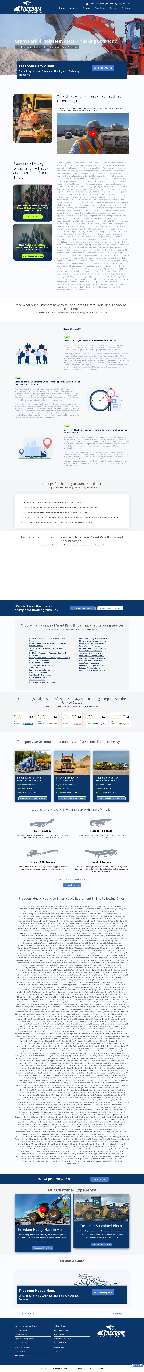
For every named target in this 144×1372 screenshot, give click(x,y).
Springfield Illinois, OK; (43, 938)
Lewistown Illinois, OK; (90, 1036)
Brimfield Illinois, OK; (118, 1144)
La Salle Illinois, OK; (74, 1031)
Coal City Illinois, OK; (118, 1122)
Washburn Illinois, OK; (81, 918)
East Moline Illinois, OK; (95, 1097)
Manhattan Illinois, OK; (55, 1019)
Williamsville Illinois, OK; (112, 911)
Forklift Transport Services (89, 646)
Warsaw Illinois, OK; (65, 918)
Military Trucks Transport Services (92, 670)
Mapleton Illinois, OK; (118, 1019)
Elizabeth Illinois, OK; (63, 1088)
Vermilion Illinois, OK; (25, 928)
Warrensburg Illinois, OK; (31, 918)
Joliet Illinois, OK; (78, 1039)
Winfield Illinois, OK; (97, 914)
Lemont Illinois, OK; (63, 1036)
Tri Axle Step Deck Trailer (62, 1339)
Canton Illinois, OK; (57, 1124)
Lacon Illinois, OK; (88, 1031)
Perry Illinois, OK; (110, 975)
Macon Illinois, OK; (87, 1016)
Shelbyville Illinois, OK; (44, 945)
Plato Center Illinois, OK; (119, 977)
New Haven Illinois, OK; (120, 999)
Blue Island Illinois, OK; (30, 1141)
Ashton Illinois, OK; (103, 1156)
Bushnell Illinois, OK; (41, 1137)
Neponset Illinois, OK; (69, 999)
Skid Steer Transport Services (90, 653)
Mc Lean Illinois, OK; (55, 1012)
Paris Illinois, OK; (120, 985)
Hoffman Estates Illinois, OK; (69, 1058)
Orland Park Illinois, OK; (105, 982)
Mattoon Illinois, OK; (23, 1012)
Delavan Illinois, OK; (87, 1105)
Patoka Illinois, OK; (61, 987)
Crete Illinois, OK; (25, 1114)
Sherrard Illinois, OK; (90, 945)
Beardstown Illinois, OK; (39, 1149)
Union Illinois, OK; (49, 926)
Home (62, 8)
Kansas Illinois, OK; (84, 1041)
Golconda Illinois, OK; (74, 1068)
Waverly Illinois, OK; (89, 921)
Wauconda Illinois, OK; (57, 921)
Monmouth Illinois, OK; (99, 1004)
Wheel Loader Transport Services (92, 658)
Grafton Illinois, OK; (38, 1070)
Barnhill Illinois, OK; (57, 1146)
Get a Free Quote (103, 67)
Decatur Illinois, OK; (26, 1105)
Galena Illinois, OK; (39, 1075)
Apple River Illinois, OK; (101, 1154)
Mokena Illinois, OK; (40, 1004)
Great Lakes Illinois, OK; (40, 1073)
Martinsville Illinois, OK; (116, 1021)
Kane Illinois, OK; (40, 1041)
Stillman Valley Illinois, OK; (47, 941)
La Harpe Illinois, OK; (59, 1031)
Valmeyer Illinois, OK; (91, 926)
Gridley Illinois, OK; (42, 1061)
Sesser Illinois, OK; (69, 958)
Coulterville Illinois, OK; (42, 1112)
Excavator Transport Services (90, 661)
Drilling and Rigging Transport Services (94, 638)
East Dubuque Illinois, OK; (77, 1097)
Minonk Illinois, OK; (119, 1002)
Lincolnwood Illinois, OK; (120, 1024)
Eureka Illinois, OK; (37, 1092)
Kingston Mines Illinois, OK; (63, 1043)
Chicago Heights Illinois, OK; (44, 1119)
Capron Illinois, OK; (72, 1124)
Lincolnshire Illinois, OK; (101, 1024)
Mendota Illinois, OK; (71, 1014)
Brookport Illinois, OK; (75, 1132)
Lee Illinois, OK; (35, 1036)
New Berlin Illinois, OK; (103, 999)
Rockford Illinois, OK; (88, 963)
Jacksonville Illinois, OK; (28, 1039)
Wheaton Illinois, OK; (62, 911)
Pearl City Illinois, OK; (37, 975)
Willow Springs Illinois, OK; (32, 914)
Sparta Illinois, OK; (118, 950)
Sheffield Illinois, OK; (119, 958)
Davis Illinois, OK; (123, 1102)
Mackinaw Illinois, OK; (28, 1031)
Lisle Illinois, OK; (25, 1026)
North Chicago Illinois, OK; (96, 990)
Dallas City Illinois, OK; (65, 1102)
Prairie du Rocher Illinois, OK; (78, 967)
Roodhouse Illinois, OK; (82, 965)
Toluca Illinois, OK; (73, 936)
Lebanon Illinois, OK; (22, 1036)
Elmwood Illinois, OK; (42, 1090)
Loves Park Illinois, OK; (56, 1029)
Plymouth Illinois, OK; (50, 980)
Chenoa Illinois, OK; (89, 1117)
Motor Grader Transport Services (92, 643)
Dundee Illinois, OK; (76, 1095)
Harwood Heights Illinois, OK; (61, 1065)
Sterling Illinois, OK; (120, 938)
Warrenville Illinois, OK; (49, 918)
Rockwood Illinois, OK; (119, 963)
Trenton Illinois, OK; (90, 923)
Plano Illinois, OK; (104, 977)
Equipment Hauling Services (40, 670)
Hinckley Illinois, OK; (121, 1056)
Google (41, 715)
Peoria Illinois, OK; (81, 975)
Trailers (113, 8)
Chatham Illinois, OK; (56, 1117)
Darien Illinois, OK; (109, 1102)
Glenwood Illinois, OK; (44, 1068)
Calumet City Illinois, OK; (102, 1137)
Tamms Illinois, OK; (104, 931)
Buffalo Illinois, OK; (121, 1132)
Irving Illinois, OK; (42, 1051)
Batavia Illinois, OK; (23, 1149)
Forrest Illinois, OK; (40, 1085)
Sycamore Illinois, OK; (55, 931)
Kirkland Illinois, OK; (80, 1043)
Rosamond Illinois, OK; (99, 965)
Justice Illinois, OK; (26, 1041)
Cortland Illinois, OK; (26, 1112)
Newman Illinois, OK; (74, 1002)
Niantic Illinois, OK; (105, 987)
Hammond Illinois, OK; (24, 1063)
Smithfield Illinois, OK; (68, 948)
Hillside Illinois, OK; (107, 1056)
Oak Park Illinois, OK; (89, 992)
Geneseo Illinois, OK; (104, 1075)
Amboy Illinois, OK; (27, 1154)
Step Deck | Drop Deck (62, 1330)
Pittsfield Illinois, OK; (74, 977)
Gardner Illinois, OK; (89, 1075)
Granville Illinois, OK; (104, 1070)
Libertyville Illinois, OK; (70, 1024)
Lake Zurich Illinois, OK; (57, 1034)
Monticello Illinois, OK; (23, 1007)
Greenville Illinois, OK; (27, 1061)
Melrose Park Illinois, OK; (24, 1014)
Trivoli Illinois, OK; (104, 923)
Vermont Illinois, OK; (40, 928)
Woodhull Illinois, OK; (24, 906)
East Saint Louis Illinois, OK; (26, 1100)
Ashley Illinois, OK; (89, 1156)
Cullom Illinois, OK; (102, 1114)
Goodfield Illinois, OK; (116, 1068)
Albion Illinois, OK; (28, 1161)
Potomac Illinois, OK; (60, 967)
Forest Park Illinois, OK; (23, 1085)
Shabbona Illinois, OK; (84, 958)
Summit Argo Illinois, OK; (27, 945)
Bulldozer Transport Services (90, 668)
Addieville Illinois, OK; (100, 1159)
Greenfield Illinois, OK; (76, 1073)
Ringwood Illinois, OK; (24, 960)
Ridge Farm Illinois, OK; (104, 972)
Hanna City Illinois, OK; (74, 1063)
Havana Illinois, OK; (79, 1065)
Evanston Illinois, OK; (52, 1092)
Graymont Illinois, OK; (121, 1070)
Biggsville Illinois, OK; (68, 1139)
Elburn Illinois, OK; (121, 1100)
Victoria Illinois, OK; (89, 928)
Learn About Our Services (33, 217)
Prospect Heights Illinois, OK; (46, 970)
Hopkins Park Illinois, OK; (75, 1046)
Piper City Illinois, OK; (59, 977)
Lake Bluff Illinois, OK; (116, 1031)
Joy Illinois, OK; (103, 1039)
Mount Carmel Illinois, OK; (43, 1009)
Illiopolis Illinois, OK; (73, 1048)
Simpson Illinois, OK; (38, 948)
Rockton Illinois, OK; (103, 963)
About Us (73, 8)
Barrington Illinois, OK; (73, 1146)
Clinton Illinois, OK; (104, 1122)
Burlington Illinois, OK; (113, 1134)
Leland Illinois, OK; (48, 1036)
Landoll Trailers (101, 862)
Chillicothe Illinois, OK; (83, 1119)
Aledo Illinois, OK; (42, 1161)
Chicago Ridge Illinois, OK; (64, 1119)
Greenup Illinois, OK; (104, 1058)
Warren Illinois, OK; (118, 916)
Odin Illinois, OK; (50, 994)
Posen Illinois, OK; (46, 967)
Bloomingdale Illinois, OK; (101, 1139)
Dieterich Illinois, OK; (26, 1107)
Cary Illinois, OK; (41, 1129)
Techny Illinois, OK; (24, 933)
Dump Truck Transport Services (91, 665)
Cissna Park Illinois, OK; (39, 1122)
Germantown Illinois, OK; (58, 1078)
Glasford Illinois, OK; (23, 1080)
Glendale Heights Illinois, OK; (111, 1065)
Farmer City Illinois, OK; (73, 1080)
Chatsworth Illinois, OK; (73, 1117)
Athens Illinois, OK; (42, 1159)
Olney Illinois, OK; (115, 980)
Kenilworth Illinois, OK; (100, 1041)
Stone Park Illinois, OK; (80, 941)
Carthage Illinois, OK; (27, 1129)
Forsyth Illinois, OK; (70, 1085)
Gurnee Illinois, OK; (89, 1061)
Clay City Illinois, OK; (76, 1122)
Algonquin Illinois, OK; (86, 1161)
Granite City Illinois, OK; (71, 1070)
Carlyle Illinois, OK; (119, 1124)
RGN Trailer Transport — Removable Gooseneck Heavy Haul (47, 654)
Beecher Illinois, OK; (74, 1149)
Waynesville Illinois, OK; (29, 923)
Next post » (118, 1313)
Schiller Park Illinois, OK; (26, 958)
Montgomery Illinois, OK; (118, 1004)
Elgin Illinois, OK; (36, 1102)
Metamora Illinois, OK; (104, 1014)
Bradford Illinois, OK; (25, 1144)
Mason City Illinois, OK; (100, 1009)
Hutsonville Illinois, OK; (57, 1048)
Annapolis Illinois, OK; (55, 1154)
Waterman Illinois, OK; (25, 921)
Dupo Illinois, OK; (104, 1095)
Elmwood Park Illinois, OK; (59, 1090)
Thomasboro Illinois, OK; (72, 933)
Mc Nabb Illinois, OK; (89, 1012)
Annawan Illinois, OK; (71, 1154)
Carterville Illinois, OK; (115, 1127)
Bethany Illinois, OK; (37, 1139)
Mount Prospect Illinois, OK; (97, 994)
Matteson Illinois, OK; (117, 1009)
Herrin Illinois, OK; (85, 1053)
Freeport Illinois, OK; (107, 1073)
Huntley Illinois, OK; (29, 1048)
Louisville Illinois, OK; (40, 1029)
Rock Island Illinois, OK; (72, 963)
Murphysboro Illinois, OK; (117, 997)
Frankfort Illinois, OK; (121, 1085)
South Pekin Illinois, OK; (64, 950)
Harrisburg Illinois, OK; (119, 1063)
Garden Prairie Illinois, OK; (72, 1075)
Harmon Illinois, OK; (103, 1063)
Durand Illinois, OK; (118, 1095)
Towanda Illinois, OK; (115, 936)
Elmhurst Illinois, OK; (26, 1090)
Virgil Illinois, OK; (90, 916)
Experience (100, 8)
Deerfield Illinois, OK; (58, 1105)
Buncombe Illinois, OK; (50, 1134)
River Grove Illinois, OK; (58, 960)
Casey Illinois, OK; (54, 1129)
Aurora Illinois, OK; (27, 1146)
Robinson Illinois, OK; (24, 963)
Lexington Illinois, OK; (107, 1036)
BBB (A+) (17, 715)
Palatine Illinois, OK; (39, 985)
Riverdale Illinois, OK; (74, 960)
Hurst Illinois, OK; (42, 1048)
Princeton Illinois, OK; (97, 967)
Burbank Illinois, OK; (82, 1134)
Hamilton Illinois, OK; (117, 1061)
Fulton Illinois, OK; (121, 1073)
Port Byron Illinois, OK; (31, 967)
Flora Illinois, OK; (100, 1083)
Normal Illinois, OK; (43, 990)
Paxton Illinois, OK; (22, 975)
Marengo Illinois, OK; (26, 1021)
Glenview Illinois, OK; (27, 1068)
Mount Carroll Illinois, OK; (63, 1009)
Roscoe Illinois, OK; (114, 965)
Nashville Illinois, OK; (39, 999)
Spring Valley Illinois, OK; (26, 938)
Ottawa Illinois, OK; (25, 985)
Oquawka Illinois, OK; (56, 982)
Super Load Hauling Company (40, 675)
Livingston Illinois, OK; (54, 1026)
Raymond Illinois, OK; (38, 972)
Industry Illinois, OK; (99, 1048)
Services (86, 8)
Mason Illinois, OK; (55, 1024)
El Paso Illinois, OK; (108, 1100)
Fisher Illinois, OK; (42, 1083)
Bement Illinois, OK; (43, 1151)
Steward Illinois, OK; (30, 941)
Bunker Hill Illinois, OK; (66, 1134)
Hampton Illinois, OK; (57, 1063)
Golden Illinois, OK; (89, 1068)
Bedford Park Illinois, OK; (57, 1149)
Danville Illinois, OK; (95, 1102)
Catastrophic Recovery (38, 672)
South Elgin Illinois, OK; (27, 950)
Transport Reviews (69, 715)
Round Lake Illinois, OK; (103, 953)
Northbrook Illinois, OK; (114, 990)
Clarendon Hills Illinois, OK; (58, 1122)
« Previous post (28, 1313)
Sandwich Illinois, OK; (53, 955)
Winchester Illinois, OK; (66, 914)
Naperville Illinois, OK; (23, 999)
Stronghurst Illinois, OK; (65, 943)
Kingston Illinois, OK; (44, 1043)
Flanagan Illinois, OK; (70, 1083)
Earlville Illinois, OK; (44, 1097)
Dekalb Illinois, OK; (73, 1105)
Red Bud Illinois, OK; (54, 972)
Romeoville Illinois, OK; (65, 965)
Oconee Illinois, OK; (24, 994)
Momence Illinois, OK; (69, 1004)
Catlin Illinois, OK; (67, 1129)
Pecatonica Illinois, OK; (53, 975)
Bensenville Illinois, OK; (58, 1151)
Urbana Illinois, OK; (64, 926)
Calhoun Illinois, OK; (86, 1137)
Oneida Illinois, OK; (42, 982)
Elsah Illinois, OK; (76, 1090)
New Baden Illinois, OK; (86, 999)
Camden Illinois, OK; (25, 1124)
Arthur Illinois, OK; (61, 1156)
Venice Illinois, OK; (121, 926)
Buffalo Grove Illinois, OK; (32, 1134)
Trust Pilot (90, 715)
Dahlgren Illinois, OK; (117, 1114)
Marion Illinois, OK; (55, 1021)
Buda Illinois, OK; (107, 1132)
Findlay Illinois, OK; (28, 1083)
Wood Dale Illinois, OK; (61, 916)
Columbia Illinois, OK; (103, 1110)
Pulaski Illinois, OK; (64, 970)
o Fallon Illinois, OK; (24, 992)
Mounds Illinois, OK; (26, 1009)
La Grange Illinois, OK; (96, 1043)
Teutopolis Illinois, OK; (40, 933)
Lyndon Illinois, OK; (88, 1029)
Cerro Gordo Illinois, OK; (98, 1129)
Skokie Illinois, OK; (53, 948)
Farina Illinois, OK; (46, 1095)
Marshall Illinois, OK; (100, 1021)
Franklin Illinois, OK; (29, 1088)
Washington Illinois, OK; (98, 918)
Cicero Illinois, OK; (24, 1122)
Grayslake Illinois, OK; (24, 1073)
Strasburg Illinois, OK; (113, 941)
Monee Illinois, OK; (84, 1004)
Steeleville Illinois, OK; (91, 938)
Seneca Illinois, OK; (55, 958)
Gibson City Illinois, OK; (75, 1078)
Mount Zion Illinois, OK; (65, 997)
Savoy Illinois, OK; (83, 955)
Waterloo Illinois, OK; (114, 918)
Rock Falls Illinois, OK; (55, 963)
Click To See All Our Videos (42, 1248)
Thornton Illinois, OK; (105, 933)
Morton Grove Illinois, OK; (103, 1007)
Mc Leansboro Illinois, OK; (72, 1012)
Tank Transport (35, 667)
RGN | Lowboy (42, 830)
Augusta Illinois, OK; (85, 1159)
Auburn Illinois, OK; (70, 1159)
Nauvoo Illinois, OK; (54, 999)
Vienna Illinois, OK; (103, 928)
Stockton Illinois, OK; (64, 941)
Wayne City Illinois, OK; (118, 921)
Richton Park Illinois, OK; (87, 972)
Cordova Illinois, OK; (119, 1110)
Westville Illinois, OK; (46, 911)
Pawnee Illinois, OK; (90, 987)
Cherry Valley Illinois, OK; (106, 1117)
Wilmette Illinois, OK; (49, 914)
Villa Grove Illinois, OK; (118, 928)
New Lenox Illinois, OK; (26, 1002)
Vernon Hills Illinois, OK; (57, 928)
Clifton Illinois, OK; (90, 1122)
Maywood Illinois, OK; (39, 1012)
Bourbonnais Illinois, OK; (97, 1141)
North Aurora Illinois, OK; (76, 990)
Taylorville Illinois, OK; (119, 931)
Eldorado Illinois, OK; (22, 1102)
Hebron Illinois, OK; (27, 1053)
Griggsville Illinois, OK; (57, 1061)
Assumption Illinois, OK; (119, 1156)
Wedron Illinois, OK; (45, 923)
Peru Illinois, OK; (123, 975)
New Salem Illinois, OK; (43, 1002)
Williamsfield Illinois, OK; (95, 911)
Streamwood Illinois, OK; (32, 943)
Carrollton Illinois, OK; (98, 1127)
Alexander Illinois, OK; (56, 1161)
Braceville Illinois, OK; (114, 1141)
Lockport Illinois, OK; (70, 1026)
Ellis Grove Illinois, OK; (114, 1088)
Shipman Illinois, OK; (106, 945)
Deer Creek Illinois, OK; (41, 1105)
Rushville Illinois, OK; (120, 953)
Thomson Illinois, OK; (89, 933)
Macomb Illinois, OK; (44, 1031)
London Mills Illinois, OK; (116, 1026)
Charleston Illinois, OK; (40, 1117)
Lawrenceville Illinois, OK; (90, 1034)
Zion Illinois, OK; (24, 909)
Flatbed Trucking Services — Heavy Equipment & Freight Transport (48, 644)
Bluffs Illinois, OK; (63, 1141)
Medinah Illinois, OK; (120, 1012)
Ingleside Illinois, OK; (115, 1048)
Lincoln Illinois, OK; (86, 1024)
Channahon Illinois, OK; (23, 1117)
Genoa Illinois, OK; (24, 1078)
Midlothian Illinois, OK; (27, 1016)
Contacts (126, 8)
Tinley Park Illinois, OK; (29, 936)
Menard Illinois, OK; (41, 1014)
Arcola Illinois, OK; (117, 1154)
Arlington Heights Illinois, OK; (43, 1156)
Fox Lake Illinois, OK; (85, 1085)
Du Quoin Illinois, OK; (61, 1095)
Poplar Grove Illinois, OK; (99, 980)
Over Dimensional (21, 1330)
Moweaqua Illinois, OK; (82, 997)
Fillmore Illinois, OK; (121, 1080)
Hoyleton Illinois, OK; (92, 1046)
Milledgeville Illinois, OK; (71, 1016)
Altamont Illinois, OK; (72, 1163)
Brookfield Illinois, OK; (58, 1132)
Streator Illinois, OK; (48, 943)
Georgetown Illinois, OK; (40, 1078)
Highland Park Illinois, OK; (58, 1056)
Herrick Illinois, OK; (72, 1053)
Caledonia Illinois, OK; (70, 1137)
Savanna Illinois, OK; (69, 955)
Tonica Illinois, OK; (86, 936)
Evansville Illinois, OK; (68, 1092)
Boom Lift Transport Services (90, 651)
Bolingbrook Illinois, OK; (79, 1141)
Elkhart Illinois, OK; (99, 1088)
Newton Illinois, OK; (89, 1002)
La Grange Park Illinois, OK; (114, 1043)
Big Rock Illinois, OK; (52, 1139)
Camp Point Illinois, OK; (41, 1124)
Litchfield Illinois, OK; (38, 1026)
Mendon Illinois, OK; (56, 1014)
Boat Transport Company (39, 663)
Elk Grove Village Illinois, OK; (81, 1088)
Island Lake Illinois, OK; (72, 1051)
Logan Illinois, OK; (84, 1026)
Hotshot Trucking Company (39, 660)
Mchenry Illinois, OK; (104, 1012)
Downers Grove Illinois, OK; (102, 1107)
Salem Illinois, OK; (23, 955)
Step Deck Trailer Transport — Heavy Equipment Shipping (48, 649)
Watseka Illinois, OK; (41, 921)
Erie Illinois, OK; (24, 1092)
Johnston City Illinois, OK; (63, 1039)
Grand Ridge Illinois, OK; (54, 1070)
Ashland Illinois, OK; (75, 1156)
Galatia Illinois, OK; (25, 1075)
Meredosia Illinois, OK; (87, 1014)
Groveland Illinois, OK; (74, 1061)
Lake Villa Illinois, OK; (40, 1034)
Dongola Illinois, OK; (68, 1107)
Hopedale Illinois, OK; (58, 1046)
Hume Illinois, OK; (121, 1046)
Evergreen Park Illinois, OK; (86, 1092)
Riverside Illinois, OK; (90, 960)
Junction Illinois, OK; (116, 1039)
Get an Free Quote (82, 608)
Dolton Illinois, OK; (54, 1107)
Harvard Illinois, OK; (29, 1065)
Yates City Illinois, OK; (104, 906)
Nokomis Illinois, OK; (28, 990)
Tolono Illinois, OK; (59, 936)
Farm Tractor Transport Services (91, 656)
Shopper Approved (118, 715)
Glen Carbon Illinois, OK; (40, 1080)
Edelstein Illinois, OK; (43, 1100)
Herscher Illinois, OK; (100, 1053)
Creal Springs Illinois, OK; (97, 1112)
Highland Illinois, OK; (40, 1056)
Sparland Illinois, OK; (103, 950)
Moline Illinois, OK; (54, 1004)
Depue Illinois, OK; (101, 1105)
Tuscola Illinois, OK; (24, 926)
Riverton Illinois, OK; (105, 960)
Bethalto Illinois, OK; (22, 1139)
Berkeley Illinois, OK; (89, 1151)
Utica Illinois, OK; (77, 926)
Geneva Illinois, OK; (119, 1075)
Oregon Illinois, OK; (89, 982)
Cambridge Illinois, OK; (120, 1137)
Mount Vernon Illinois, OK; (47, 997)
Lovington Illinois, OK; (73, 1029)
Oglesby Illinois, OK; (63, 994)
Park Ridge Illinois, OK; (45, 987)
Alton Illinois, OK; (118, 1151)
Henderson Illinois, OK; (43, 1053)
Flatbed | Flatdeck (101, 830)
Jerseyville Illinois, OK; (45, 1039)
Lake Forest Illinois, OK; (23, 1034)
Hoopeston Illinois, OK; (41, 1046)
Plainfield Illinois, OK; (89, 977)
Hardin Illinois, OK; (89, 1063)
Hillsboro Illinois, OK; (92, 1056)
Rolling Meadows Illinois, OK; (33, 965)
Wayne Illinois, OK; (103, 921)
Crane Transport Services (89, 663)
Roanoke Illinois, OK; (120, 960)
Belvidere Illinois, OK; (27, 1151)
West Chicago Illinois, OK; (40, 909)
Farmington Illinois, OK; (90, 1080)
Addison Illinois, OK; (116, 1159)
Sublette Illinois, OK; (81, 943)
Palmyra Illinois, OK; (54, 985)
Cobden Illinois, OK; (42, 1110)
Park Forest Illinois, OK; (28, 987)
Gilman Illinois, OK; (106, 1078)
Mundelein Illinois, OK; (99, 997)
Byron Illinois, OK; (55, 1137)
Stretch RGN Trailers (42, 862)
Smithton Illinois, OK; (84, 948)
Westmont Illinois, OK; (31, 911)
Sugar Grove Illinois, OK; (98, 943)
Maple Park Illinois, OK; (101, 1019)
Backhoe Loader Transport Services (92, 648)
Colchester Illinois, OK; (57, 1110)
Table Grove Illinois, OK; (72, 931)
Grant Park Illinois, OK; (89, 1070)
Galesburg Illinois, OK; (54, 1075)
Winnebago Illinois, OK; (113, 914)
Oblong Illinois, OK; (120, 992)
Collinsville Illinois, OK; (87, 1110)
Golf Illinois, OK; (102, 1068)
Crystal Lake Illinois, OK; (74, 1114)
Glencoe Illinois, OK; (94, 1065)
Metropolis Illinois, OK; (120, 1014)
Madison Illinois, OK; (102, 1016)
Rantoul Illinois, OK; (24, 972)
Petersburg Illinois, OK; (24, 977)
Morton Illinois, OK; (87, 1007)
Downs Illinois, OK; (119, 1107)
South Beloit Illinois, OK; (117, 948)
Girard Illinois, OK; (120, 1078)
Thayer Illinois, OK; (55, 933)
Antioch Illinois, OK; (86, 1154)
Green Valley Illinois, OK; (58, 1073)
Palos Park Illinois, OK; (105, 985)
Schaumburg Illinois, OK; (118, 955)
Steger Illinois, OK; (106, 938)
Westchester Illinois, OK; (95, 909)
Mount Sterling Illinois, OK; (27, 997)
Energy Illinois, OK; (103, 1090)
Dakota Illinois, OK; (49, 1102)
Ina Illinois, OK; (86, 1048)
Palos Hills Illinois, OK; (89, 985)
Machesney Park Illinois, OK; (119, 1029)
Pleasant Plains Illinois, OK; (32, 980)
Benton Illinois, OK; (75, 1151)
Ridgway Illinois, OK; (120, 972)
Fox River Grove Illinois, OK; (103, 1085)
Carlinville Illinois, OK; (104, 1124)
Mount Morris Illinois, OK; (82, 1009)
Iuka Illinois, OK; (100, 1051)
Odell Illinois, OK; (38, 994)
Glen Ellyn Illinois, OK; (57, 1080)
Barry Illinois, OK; (88, 1146)
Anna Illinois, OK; (40, 1154)
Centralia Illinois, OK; (81, 1129)
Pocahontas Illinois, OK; (67, 980)
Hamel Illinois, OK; (102, 1061)
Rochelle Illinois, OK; (40, 963)
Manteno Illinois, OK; (85, 1019)
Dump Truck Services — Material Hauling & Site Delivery (47, 639)
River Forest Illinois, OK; (40, 960)
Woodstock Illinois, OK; (74, 906)
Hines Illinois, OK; (22, 1058)
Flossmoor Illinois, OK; (114, 1083)
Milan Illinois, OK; (42, 1016)
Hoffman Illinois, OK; (51, 1058)
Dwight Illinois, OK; (30, 1097)
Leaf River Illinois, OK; (121, 1034)
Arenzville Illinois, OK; (24, 1156)
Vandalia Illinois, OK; (106, 926)
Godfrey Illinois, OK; (59, 1068)
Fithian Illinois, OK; (55, 1083)
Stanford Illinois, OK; (59, 938)
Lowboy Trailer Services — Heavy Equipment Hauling (49, 658)
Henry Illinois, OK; (58, 1053)
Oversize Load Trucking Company (42, 665)
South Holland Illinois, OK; (46, 950)
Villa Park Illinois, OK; (24, 931)
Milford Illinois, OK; (55, 1016)
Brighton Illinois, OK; (103, 1144)
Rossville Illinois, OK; (87, 953)
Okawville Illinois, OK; (79, 994)
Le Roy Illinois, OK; (106, 1034)
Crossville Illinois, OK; (57, 1114)
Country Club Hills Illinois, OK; (62, 1112)
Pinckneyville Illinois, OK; (42, 977)
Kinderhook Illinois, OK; (28, 1043)
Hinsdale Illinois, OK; (36, 1058)
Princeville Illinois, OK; (114, 967)
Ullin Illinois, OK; (37, 926)
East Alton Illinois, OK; (59, 1097)
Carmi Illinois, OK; (27, 1127)
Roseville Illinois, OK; (56, 953)
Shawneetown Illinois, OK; (102, 958)
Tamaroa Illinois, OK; (88, 931)
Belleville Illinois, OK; (89, 1149)
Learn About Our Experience (33, 256)
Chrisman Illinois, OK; (98, 1119)
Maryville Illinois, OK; (23, 1024)
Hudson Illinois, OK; (108, 1046)
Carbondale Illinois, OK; (87, 1124)
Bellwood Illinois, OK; (120, 1149)
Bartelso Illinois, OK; (102, 1146)
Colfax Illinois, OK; (72, 1110)
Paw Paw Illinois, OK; (75, 987)
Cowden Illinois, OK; (80, 1112)
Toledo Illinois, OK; (45, 936)
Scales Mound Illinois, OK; (99, 955)
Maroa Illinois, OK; (69, 1021)
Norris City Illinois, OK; (59, 990)
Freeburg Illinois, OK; (91, 1073)
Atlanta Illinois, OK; (56, 1159)
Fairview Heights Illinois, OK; (29, 1095)
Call (110, 608)
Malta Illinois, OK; (40, 1019)
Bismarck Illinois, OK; (83, 1139)
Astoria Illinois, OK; (28, 1159)
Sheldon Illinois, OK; (60, 945)
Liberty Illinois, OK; (122, 1036)
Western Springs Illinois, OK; (115, 909)
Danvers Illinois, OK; (80, 1102)
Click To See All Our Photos (101, 1244)
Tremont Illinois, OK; (75, 923)
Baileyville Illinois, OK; (42, 1146)
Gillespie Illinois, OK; (92, 1078)
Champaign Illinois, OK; (115, 1129)
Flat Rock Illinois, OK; (85, 1083)
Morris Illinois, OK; (56, 1007)
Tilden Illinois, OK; (119, 933)
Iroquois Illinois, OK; (28, 1051)
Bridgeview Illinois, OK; (87, 1144)
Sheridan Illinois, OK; (75, 945)
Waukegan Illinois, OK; (73, 921)
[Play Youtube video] (93, 133)
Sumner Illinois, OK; (40, 931)
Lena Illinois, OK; (76, 1036)
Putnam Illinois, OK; (78, 970)
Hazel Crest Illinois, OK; (115, 1051)
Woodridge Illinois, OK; (57, 906)
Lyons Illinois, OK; (102, 1029)
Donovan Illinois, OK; (83, 1107)
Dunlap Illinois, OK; (91, 1095)
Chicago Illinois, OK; (27, 1119)
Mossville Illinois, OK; (121, 1007)
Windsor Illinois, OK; (82, 914)
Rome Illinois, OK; (50, 965)
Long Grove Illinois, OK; (23, 1029)
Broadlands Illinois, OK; (24, 1132)
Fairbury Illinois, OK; (103, 1092)
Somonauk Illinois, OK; (100, 948)
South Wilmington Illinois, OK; (85, 950)
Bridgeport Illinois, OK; (70, 1144)
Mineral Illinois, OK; (104, 1002)
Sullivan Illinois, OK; (114, 943)
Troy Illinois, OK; (118, 923)
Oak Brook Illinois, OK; (40, 992)
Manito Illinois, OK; (70, 1019)
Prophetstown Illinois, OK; (25, 970)
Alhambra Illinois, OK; (102, 1161)
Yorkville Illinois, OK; (120, 906)
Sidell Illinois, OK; (120, 945)
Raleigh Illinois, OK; (106, 970)
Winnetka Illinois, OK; (26, 916)
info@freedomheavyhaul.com (101, 4)
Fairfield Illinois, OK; (118, 1092)
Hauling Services (20, 1355)
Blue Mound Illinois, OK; (47, 1141)
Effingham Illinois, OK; (93, 1100)
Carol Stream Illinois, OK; (43, 1127)
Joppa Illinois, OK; (91, 1039)
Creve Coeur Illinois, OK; (40, 1114)
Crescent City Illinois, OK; (116, 1112)
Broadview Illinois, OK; (42, 1132)
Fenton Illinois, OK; (106, 1080)
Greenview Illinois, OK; (120, 1058)
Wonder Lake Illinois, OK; (44, 916)
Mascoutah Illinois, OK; (39, 1024)
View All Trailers (72, 885)
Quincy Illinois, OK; (92, 970)
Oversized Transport (37, 680)
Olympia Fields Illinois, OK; (25, 982)
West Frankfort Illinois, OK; (59, 909)
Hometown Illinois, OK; (88, 1058)
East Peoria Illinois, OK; (112, 1097)
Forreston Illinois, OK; (55, 1085)
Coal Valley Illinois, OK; (26, 1110)
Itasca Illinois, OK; (88, 1051)
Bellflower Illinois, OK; (105, 1149)
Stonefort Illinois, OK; (97, 941)
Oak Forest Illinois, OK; (57, 992)
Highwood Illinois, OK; (76, 1056)
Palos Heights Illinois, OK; (71, 985)
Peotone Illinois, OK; (96, 975)
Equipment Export (21, 1334)
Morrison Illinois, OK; (71, 1007)
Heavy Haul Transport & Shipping (42, 682)
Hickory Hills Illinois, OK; (24, 1056)
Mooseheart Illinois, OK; (41, 1007)
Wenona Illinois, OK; (60, 923)
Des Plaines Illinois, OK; (116, 1105)
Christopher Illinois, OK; (115, 1119)
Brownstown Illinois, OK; (92, 1132)
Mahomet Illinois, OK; (25, 1019)
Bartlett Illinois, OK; (117, 1146)
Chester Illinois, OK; (122, 1117)
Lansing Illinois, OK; (73, 1034)
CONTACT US (99, 1179)
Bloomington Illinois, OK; (120, 1139)
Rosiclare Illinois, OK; (71, 953)
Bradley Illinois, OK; (40, 1144)
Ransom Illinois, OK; (121, 970)
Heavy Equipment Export (38, 677)
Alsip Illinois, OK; (116, 1161)
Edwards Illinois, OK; (59, 1100)
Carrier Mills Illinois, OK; (81, 1127)
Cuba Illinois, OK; (89, 1114)
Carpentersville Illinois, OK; (62, 1127)
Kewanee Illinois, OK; (116, 1041)
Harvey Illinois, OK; (43, 1065)
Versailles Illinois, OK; (74, 928)
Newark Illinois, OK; (59, 1002)
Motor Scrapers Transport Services (92, 641)
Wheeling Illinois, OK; (78, 911)
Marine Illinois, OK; (41, 1021)
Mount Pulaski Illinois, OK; (117, 994)
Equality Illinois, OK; (117, 1090)
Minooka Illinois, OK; (24, 1004)
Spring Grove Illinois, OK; (25, 953)
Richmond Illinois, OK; (69, 972)
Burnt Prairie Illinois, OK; (25, 1137)
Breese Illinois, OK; (54, 1144)
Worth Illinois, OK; (89, 906)
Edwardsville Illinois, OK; (75, 1100)
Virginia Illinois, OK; (104, 916)
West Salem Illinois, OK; (77, 909)
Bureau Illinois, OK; (98, 1134)
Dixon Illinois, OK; (40, 1107)
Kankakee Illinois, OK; (69, 1041)
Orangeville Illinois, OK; (73, 982)
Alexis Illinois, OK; (71, 1161)
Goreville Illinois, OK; (22, 1070)
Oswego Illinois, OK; (121, 982)
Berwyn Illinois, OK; (104, 1151)
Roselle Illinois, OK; (42, 953)
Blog (55, 1351)
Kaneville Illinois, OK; (53, 1041)
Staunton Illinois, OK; (75, 938)
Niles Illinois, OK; (118, 987)
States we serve (20, 1351)
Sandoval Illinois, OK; (38, 955)
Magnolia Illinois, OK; (117, 1016)
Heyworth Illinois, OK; (116, 1053)
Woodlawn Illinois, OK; (41, 906)
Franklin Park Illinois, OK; (46, 1088)
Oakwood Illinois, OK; (104, 992)
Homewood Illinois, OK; (24, 1046)
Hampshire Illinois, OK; (41, 1063)
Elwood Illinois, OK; (89, 1090)
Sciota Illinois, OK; (41, 958)
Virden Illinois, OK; (77, 916)
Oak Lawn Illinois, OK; (73, 992)
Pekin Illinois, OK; (68, 975)
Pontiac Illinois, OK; (83, 980)
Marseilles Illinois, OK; (84, 1021)
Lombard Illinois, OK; (99, 1026)
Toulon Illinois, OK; (101, 936)
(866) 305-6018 (124, 4)
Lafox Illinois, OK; (101, 1031)
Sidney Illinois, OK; (24, 948)
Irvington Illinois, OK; (56, 1051)
